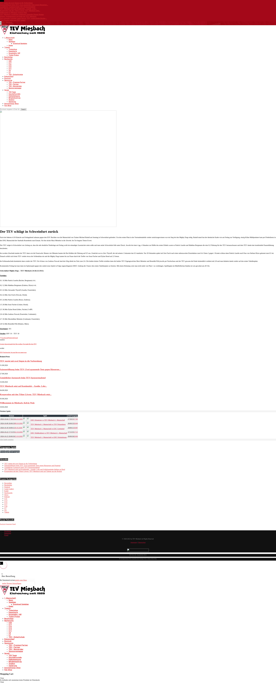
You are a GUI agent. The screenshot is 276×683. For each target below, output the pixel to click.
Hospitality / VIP (14, 53)
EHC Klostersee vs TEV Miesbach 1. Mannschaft (47, 420)
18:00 (72, 428)
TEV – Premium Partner (17, 82)
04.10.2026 (11, 419)
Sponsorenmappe (15, 88)
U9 (10, 71)
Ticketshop (13, 49)
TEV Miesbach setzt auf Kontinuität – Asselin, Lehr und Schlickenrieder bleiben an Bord (34, 469)
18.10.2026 (11, 428)
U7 (10, 72)
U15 (10, 65)
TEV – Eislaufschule (16, 74)
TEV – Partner (14, 84)
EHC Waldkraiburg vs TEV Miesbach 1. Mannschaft (48, 433)
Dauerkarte (13, 51)
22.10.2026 (11, 432)
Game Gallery (9, 489)
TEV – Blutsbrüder (15, 86)
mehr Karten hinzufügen (11, 583)
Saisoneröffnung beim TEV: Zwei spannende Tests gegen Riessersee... (24, 5)
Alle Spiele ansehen (6, 440)
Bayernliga (8, 483)
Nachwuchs (8, 59)
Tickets (7, 47)
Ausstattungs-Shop (11, 103)
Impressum (134, 542)
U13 (10, 67)
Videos (6, 512)
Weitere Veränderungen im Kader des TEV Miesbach (18, 16)
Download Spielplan (20, 43)
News (11, 40)
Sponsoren (8, 80)
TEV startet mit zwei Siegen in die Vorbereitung (16, 3)
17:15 (72, 432)
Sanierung (12, 102)
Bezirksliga (8, 57)
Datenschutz (142, 542)
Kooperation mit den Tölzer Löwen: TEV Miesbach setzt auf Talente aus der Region (33, 471)
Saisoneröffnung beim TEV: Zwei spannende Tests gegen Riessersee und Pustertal (32, 465)
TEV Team (12, 92)
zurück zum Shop (21, 580)
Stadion (11, 100)
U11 (10, 69)
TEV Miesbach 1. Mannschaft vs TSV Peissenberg (48, 424)
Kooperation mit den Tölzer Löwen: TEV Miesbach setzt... (20, 11)
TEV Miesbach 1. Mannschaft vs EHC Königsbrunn (48, 437)
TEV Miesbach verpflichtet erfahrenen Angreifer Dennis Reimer (22, 14)
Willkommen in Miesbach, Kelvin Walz (13, 12)
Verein (6, 90)
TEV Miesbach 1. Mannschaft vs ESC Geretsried (47, 429)
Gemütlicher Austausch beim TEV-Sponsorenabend (17, 7)
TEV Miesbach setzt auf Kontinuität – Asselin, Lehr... (18, 9)
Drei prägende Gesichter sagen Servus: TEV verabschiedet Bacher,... (23, 18)
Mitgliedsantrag (14, 98)
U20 (10, 61)
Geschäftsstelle (14, 94)
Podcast (7, 497)
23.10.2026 (11, 436)
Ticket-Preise (14, 55)
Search (23, 109)
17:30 (72, 419)
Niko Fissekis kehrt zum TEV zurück (12, 20)
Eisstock (7, 78)
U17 (10, 63)
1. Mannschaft (9, 38)
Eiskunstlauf (8, 76)
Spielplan (12, 41)
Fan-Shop (7, 105)
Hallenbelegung (14, 96)
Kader (11, 45)
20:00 (72, 423)
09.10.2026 (11, 423)
